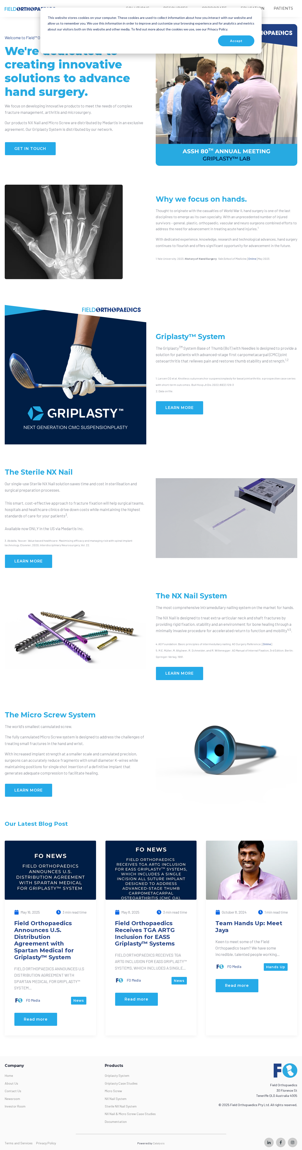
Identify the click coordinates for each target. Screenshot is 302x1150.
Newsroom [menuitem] (12, 1099)
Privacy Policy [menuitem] (46, 1143)
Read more (36, 1019)
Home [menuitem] (9, 1075)
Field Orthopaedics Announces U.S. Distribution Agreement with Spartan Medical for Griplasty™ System (44, 940)
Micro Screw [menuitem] (113, 1091)
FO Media (32, 1000)
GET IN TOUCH (30, 148)
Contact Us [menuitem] (13, 1091)
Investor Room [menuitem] (15, 1106)
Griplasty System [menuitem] (117, 1075)
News (78, 1000)
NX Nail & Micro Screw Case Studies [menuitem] (130, 1114)
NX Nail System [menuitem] (115, 1099)
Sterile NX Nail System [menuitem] (121, 1106)
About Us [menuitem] (11, 1083)
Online (252, 258)
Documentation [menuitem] (116, 1122)
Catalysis (159, 1143)
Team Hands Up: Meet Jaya (248, 926)
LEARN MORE (179, 407)
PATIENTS (283, 8)
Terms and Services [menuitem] (19, 1143)
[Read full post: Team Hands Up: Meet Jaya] (251, 869)
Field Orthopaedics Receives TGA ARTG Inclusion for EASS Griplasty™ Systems (145, 933)
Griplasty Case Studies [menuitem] (121, 1083)
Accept (236, 41)
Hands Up (275, 967)
